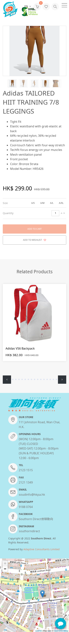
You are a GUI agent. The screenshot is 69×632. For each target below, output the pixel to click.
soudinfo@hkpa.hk (32, 495)
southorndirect (29, 531)
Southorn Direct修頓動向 (36, 519)
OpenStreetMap (61, 630)
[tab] (34, 203)
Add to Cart (34, 228)
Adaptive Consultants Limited (41, 549)
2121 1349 (26, 482)
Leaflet (38, 630)
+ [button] (5, 563)
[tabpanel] (34, 324)
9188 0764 (26, 507)
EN (26, 6)
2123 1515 (26, 470)
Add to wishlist (33, 239)
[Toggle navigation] (64, 5)
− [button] (5, 569)
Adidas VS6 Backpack (20, 348)
